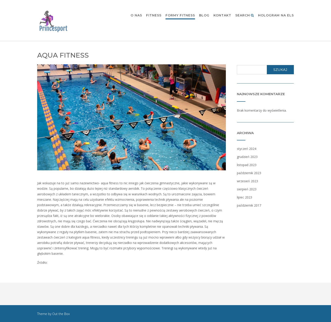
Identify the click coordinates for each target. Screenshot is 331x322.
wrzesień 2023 (247, 181)
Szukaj (280, 70)
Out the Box (61, 314)
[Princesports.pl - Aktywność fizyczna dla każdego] (53, 21)
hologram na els (276, 15)
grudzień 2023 (247, 157)
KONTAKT (222, 15)
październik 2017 (249, 205)
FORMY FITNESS (180, 15)
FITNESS (153, 15)
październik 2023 (249, 173)
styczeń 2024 (246, 148)
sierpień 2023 (246, 189)
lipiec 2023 (244, 197)
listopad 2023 (246, 165)
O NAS (136, 15)
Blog (204, 15)
